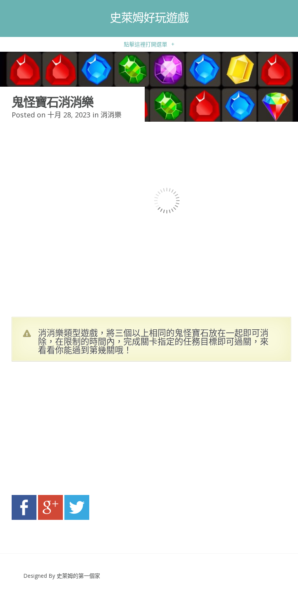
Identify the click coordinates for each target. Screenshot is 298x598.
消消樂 (110, 114)
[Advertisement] (85, 430)
